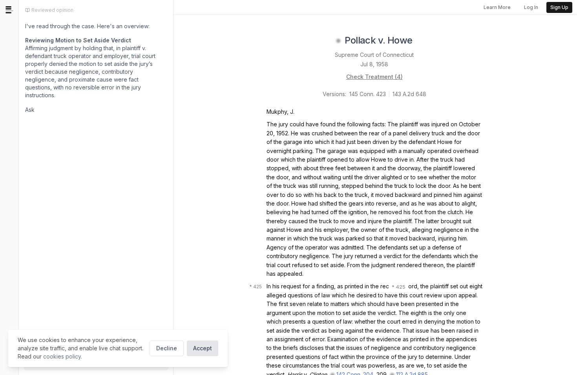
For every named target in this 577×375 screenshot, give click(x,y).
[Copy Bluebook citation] (421, 41)
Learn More (497, 7)
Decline (166, 348)
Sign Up (559, 7)
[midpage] (9, 9)
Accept (202, 348)
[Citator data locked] (338, 40)
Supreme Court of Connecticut (374, 54)
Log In (531, 7)
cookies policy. (62, 356)
